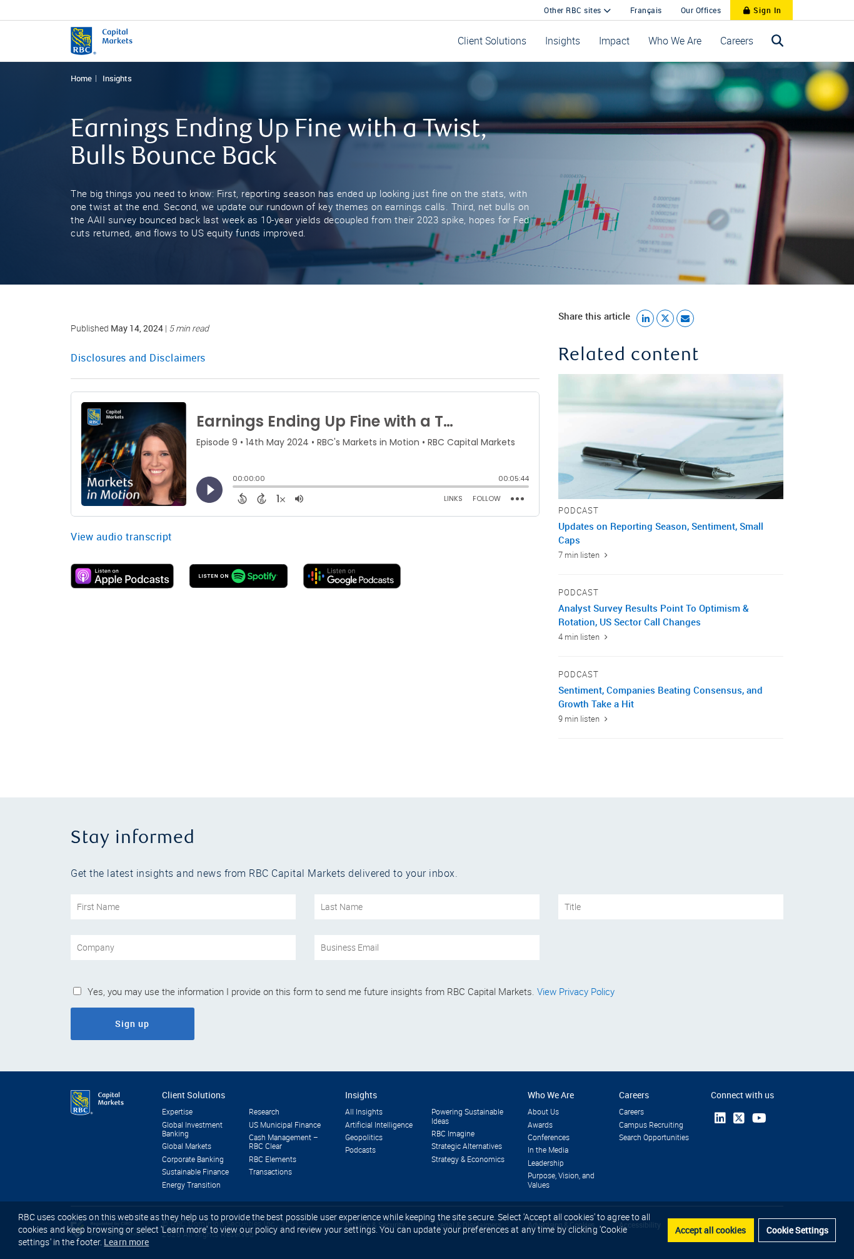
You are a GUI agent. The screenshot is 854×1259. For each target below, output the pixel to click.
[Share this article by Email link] (685, 318)
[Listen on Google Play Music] (352, 585)
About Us (543, 1112)
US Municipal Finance (285, 1125)
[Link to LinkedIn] (720, 1118)
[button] (492, 41)
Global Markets (186, 1146)
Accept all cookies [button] (710, 1230)
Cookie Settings (797, 1230)
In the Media (548, 1150)
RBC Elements (272, 1159)
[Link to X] (738, 1118)
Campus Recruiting (651, 1125)
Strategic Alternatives (466, 1146)
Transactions (270, 1172)
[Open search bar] (778, 41)
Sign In (766, 10)
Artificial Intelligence (379, 1125)
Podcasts (360, 1150)
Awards (540, 1125)
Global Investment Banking (192, 1129)
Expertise (177, 1112)
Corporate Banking (193, 1159)
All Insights (364, 1112)
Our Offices (701, 10)
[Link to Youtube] (759, 1118)
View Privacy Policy (576, 992)
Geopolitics (364, 1137)
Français (646, 10)
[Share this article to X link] (665, 318)
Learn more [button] (126, 1242)
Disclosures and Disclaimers (138, 358)
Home (81, 78)
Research (264, 1112)
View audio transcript (122, 537)
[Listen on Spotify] (238, 585)
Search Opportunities (654, 1137)
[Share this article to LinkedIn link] (645, 318)
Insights (117, 78)
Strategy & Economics (468, 1159)
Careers (631, 1112)
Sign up (166, 1023)
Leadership (546, 1163)
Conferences (549, 1137)
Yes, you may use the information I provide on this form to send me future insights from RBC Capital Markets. (351, 992)
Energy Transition (191, 1185)
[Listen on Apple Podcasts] (122, 585)
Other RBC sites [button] (573, 10)
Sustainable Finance (195, 1172)
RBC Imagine (453, 1134)
